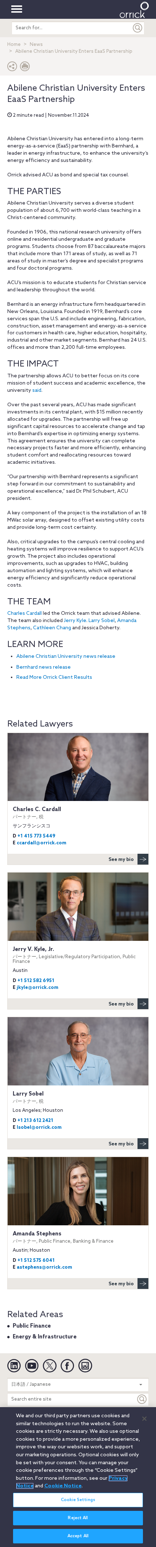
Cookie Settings (78, 1500)
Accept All (78, 1536)
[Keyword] (142, 1399)
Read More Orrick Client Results (54, 677)
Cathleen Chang (52, 628)
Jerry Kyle (75, 621)
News (36, 44)
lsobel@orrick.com (39, 1127)
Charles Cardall (24, 613)
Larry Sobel (102, 621)
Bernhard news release (43, 667)
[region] (78, 1477)
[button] (12, 68)
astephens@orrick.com (44, 1267)
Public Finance (32, 1326)
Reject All (78, 1518)
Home (14, 44)
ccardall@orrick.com (41, 843)
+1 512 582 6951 (35, 981)
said (36, 390)
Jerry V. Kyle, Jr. (74, 955)
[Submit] (137, 28)
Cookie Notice (63, 1486)
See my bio (121, 859)
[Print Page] (25, 68)
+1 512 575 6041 (36, 1260)
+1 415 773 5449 (36, 836)
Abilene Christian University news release (65, 656)
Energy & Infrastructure (45, 1337)
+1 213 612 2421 (35, 1120)
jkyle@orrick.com (37, 987)
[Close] (144, 1419)
